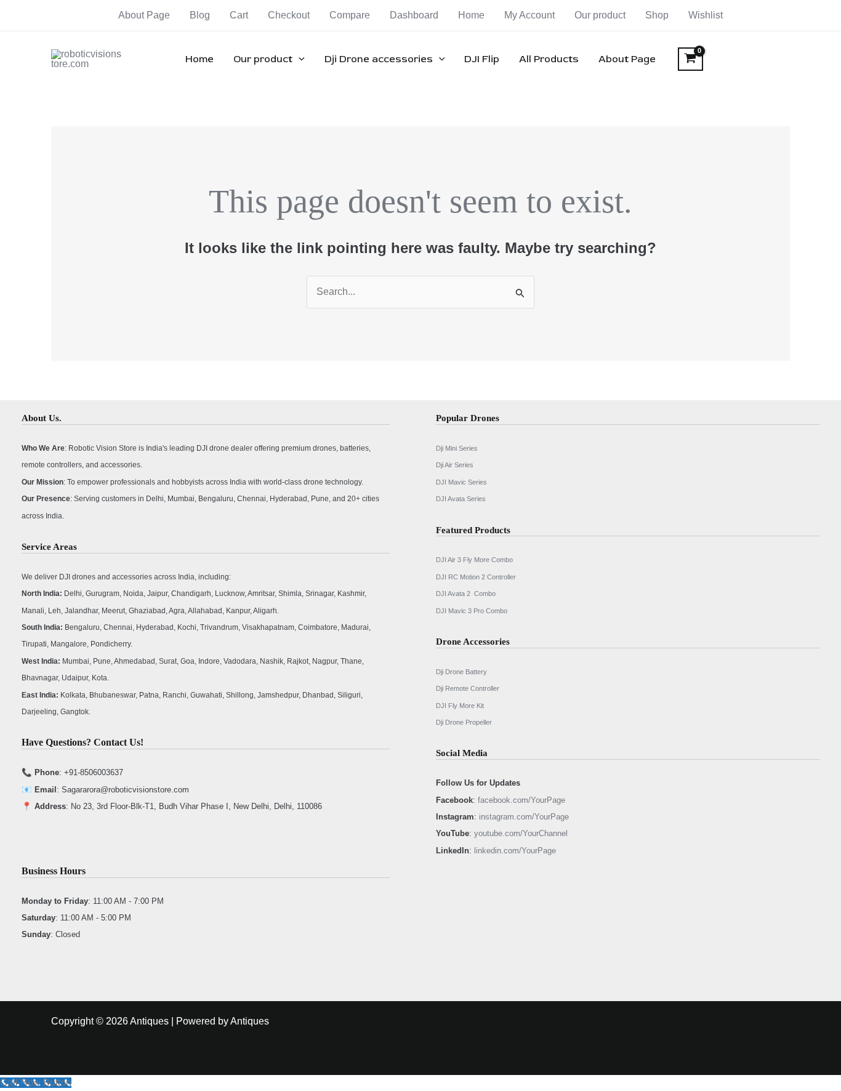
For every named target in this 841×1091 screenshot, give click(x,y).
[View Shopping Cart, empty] (690, 59)
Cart (239, 15)
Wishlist (705, 15)
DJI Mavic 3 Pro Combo (471, 610)
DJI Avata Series (461, 498)
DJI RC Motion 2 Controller (476, 577)
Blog (200, 15)
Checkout (289, 15)
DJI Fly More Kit (460, 705)
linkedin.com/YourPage (515, 850)
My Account (529, 15)
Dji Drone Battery (461, 671)
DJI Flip (481, 59)
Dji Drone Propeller (464, 722)
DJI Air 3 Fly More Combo (474, 559)
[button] (298, 59)
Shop (657, 15)
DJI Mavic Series (461, 482)
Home (471, 15)
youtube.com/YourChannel (521, 833)
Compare (349, 15)
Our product (600, 15)
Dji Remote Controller (467, 688)
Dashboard (414, 15)
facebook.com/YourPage (521, 800)
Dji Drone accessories (378, 59)
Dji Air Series (454, 465)
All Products (549, 59)
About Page (144, 15)
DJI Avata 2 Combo (466, 593)
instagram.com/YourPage (524, 816)
